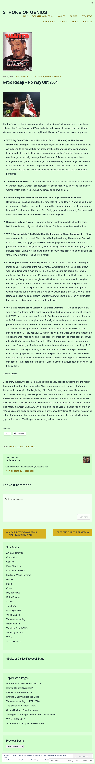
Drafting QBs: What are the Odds (22, 696)
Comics (73, 16)
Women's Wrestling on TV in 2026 (23, 701)
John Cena (29, 447)
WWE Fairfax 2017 (15, 718)
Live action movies (15, 570)
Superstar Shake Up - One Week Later (25, 723)
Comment (84, 517)
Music (75, 21)
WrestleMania (13, 623)
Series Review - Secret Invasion (22, 710)
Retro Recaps (38, 76)
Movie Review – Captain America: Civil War (23, 533)
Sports (64, 21)
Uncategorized (13, 610)
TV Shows (87, 16)
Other (9, 588)
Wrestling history (42, 16)
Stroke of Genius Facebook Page (25, 658)
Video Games (13, 614)
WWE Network (13, 641)
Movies (61, 16)
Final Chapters (13, 566)
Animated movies (14, 552)
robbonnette (22, 76)
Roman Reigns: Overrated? (19, 687)
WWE (25, 16)
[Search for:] (92, 3)
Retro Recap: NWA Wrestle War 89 (23, 683)
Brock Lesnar (17, 447)
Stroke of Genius (25, 12)
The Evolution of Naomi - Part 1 (21, 705)
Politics (87, 21)
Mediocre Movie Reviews (18, 574)
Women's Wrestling (15, 619)
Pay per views (13, 592)
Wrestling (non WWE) (17, 627)
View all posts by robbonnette (20, 470)
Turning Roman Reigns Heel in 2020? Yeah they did (31, 714)
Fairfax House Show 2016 (19, 692)
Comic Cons (49, 21)
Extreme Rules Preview (71, 532)
